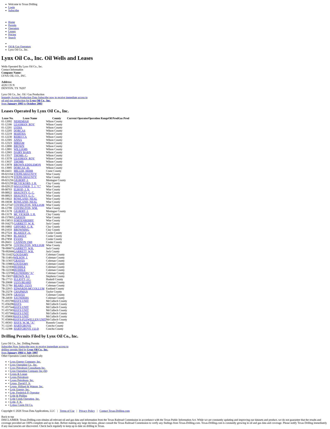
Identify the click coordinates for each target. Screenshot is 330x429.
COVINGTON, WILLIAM (29, 204)
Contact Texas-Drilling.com (115, 410)
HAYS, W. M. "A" (24, 322)
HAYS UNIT (21, 300)
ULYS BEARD (22, 282)
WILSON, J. (21, 257)
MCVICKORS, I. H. (25, 183)
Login (11, 7)
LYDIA (18, 127)
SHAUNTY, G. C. (24, 192)
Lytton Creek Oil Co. (21, 405)
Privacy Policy (87, 410)
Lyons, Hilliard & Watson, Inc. (26, 386)
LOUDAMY (21, 254)
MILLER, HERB (23, 170)
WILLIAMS (21, 149)
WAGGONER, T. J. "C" (27, 186)
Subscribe (13, 10)
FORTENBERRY (24, 220)
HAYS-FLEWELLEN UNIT (30, 319)
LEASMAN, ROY (24, 124)
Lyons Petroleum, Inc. (22, 380)
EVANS (18, 239)
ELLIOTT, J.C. (22, 279)
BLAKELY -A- (22, 232)
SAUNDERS (21, 297)
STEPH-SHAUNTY (25, 174)
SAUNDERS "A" (24, 273)
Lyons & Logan (18, 374)
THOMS (19, 161)
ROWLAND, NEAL (25, 198)
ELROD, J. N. (22, 189)
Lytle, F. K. (16, 401)
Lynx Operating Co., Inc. (23, 364)
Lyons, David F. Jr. (20, 383)
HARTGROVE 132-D (26, 328)
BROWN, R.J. (22, 276)
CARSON (19, 217)
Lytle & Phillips (18, 395)
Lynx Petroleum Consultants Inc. (28, 367)
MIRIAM (19, 143)
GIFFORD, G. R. (23, 226)
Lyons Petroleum (19, 377)
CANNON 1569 (23, 242)
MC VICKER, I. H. (25, 214)
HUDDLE (19, 266)
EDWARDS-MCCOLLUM (29, 288)
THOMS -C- (21, 155)
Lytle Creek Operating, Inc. (25, 398)
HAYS (17, 304)
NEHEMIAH (21, 121)
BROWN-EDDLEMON (27, 164)
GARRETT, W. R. (24, 223)
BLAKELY (20, 235)
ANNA (18, 139)
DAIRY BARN (22, 152)
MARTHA (20, 133)
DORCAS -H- (22, 167)
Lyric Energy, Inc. (20, 389)
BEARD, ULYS (23, 285)
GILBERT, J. (21, 180)
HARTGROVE (22, 325)
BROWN (19, 146)
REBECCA (20, 136)
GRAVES (19, 260)
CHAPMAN (21, 291)
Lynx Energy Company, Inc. (25, 361)
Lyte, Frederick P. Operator (24, 392)
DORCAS (19, 130)
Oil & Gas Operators (19, 46)
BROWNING (21, 229)
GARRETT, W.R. (24, 248)
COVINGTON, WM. (26, 208)
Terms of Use (67, 410)
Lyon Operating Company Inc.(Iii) (28, 370)
